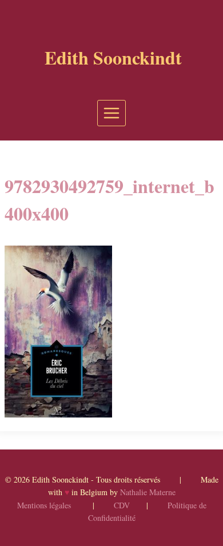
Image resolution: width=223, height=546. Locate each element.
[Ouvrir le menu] (111, 113)
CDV (122, 505)
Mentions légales (44, 505)
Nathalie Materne (148, 492)
